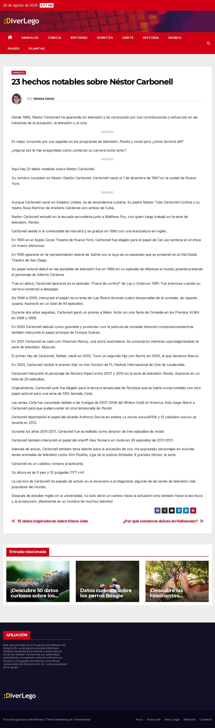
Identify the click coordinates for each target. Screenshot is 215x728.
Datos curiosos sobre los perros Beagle (105, 593)
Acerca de (154, 719)
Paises (14, 48)
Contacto (206, 719)
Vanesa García (43, 98)
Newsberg (62, 719)
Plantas (37, 48)
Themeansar (82, 719)
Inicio (139, 719)
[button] (208, 43)
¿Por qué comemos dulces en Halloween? (160, 521)
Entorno (79, 38)
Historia (151, 38)
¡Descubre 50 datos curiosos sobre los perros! (34, 595)
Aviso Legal (172, 719)
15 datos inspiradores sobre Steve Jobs (52, 521)
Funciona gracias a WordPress (24, 719)
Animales (30, 38)
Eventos (105, 38)
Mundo (175, 38)
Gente (128, 38)
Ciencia (55, 38)
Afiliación (190, 719)
